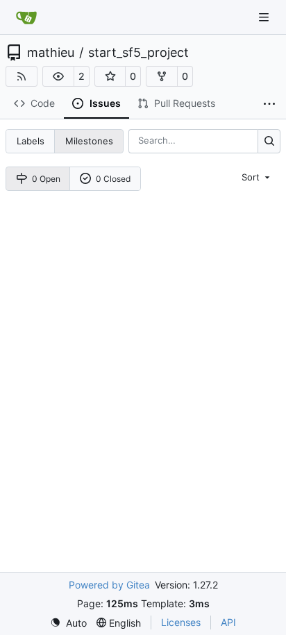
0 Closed (113, 178)
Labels (30, 140)
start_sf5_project (138, 53)
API (228, 622)
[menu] (256, 176)
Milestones (89, 140)
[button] (58, 76)
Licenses (181, 622)
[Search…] (269, 141)
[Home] (26, 17)
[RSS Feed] (21, 76)
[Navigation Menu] (265, 17)
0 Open (46, 178)
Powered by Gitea (109, 585)
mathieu (50, 53)
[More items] (269, 104)
